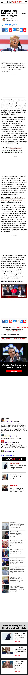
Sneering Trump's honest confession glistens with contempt (16, 476)
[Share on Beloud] (25, 30)
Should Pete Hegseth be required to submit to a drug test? (14, 366)
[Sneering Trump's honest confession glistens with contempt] (5, 477)
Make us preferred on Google (11, 25)
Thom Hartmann (14, 463)
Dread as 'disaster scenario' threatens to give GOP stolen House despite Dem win (17, 490)
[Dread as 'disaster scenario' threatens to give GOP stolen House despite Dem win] (5, 488)
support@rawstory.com (22, 327)
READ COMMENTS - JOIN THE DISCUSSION (14, 339)
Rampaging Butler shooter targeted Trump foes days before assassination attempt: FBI (12, 150)
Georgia (24, 211)
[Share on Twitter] (6, 30)
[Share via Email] (17, 29)
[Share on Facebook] (3, 30)
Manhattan (14, 227)
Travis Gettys (10, 18)
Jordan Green (13, 486)
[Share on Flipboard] (10, 30)
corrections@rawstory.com (14, 331)
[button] (26, 1)
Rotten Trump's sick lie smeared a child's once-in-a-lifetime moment (18, 467)
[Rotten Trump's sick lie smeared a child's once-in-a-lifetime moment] (5, 465)
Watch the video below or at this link (12, 281)
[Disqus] (14, 397)
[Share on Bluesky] (21, 30)
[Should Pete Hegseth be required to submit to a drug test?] (14, 352)
